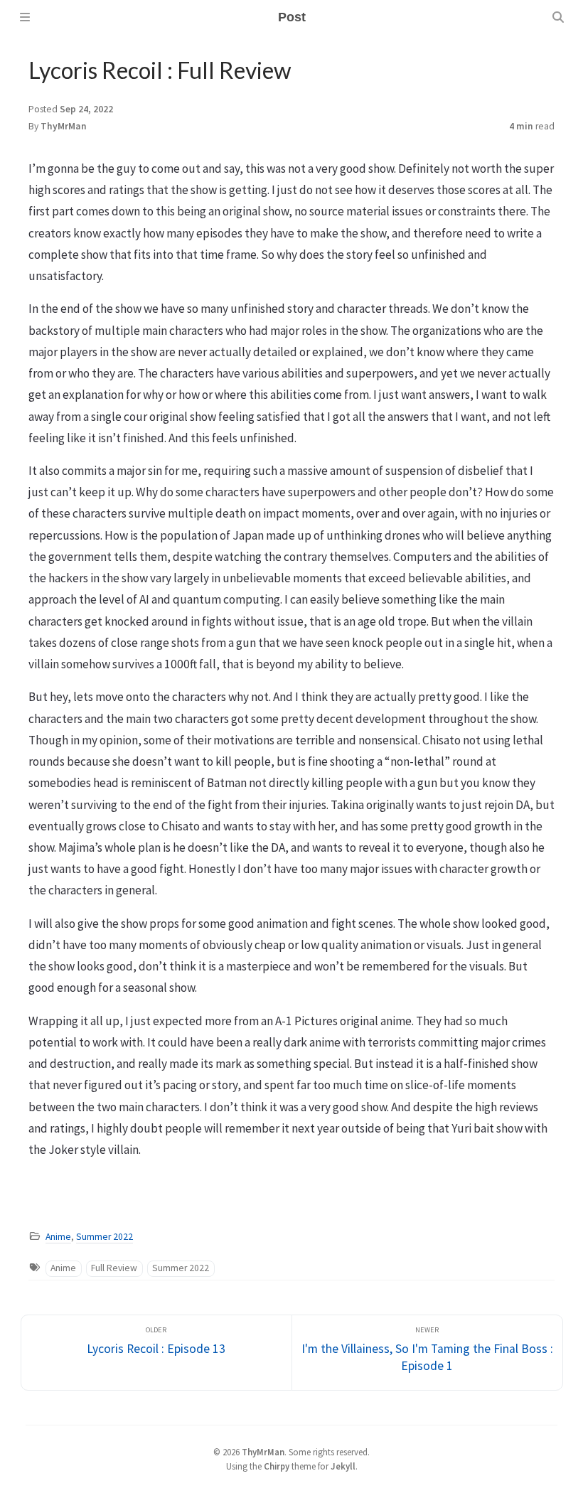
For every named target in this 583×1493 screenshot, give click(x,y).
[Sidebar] (25, 17)
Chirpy (276, 1466)
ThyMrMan (64, 126)
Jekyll (343, 1466)
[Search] (558, 17)
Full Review (114, 1268)
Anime (58, 1237)
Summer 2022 (104, 1237)
